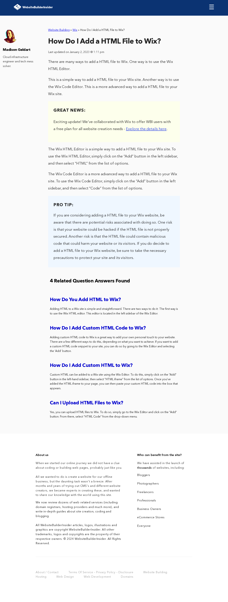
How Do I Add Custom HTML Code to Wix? (98, 328)
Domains (127, 577)
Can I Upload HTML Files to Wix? (86, 403)
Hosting (41, 577)
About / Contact (47, 572)
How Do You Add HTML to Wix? (85, 300)
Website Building (59, 30)
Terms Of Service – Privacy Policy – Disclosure (100, 572)
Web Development (97, 577)
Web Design (65, 577)
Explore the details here (146, 129)
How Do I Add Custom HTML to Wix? (91, 365)
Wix (74, 30)
